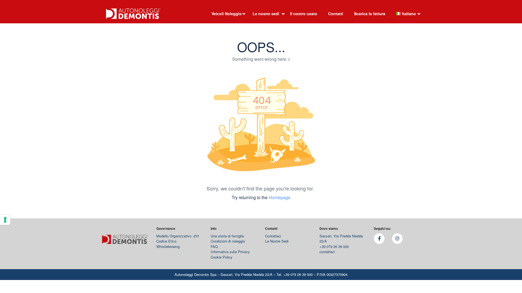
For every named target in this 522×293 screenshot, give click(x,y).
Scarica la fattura (369, 13)
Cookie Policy (221, 257)
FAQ (214, 246)
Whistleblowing (168, 246)
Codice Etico (166, 241)
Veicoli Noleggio (227, 13)
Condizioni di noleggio (228, 241)
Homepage (279, 197)
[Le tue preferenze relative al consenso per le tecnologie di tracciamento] (5, 220)
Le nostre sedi (266, 13)
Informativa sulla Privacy (230, 251)
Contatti (335, 13)
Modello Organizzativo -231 (177, 235)
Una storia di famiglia (227, 235)
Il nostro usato (303, 13)
